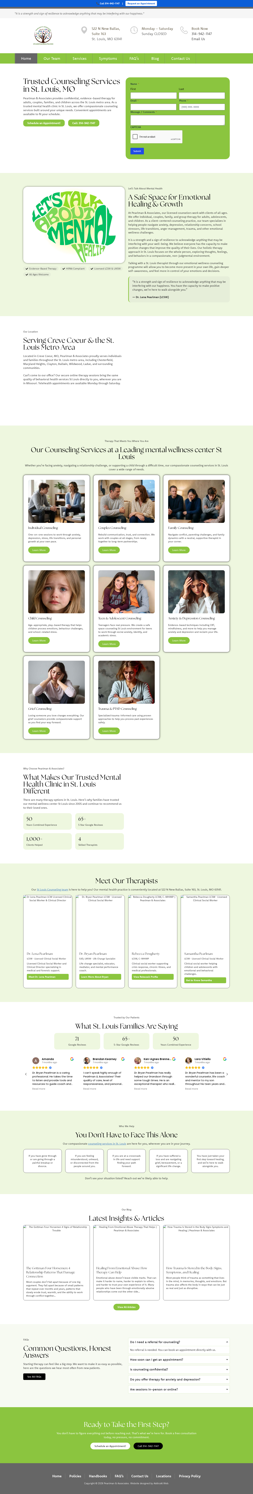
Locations (163, 1476)
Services (80, 58)
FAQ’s (134, 58)
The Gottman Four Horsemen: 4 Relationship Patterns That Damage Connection (50, 1272)
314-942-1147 (202, 34)
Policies (75, 1476)
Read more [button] (35, 1089)
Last (181, 89)
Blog (155, 58)
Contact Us (180, 58)
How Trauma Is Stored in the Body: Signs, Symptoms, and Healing (194, 1270)
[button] (227, 1074)
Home (26, 58)
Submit (137, 151)
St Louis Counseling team (52, 889)
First (133, 89)
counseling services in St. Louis (107, 1143)
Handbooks (98, 1476)
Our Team (52, 58)
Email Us (198, 39)
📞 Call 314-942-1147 (108, 3)
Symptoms (108, 58)
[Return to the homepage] (43, 36)
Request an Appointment (141, 3)
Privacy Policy (190, 1476)
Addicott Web (161, 1483)
